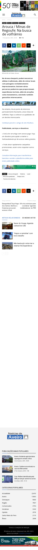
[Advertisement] (19, 339)
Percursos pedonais (9, 176)
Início (3, 20)
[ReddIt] (24, 45)
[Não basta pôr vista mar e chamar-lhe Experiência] (7, 245)
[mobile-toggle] (3, 15)
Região (4, 23)
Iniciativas (22, 23)
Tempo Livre (20, 176)
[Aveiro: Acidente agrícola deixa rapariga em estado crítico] (7, 459)
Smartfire (21, 533)
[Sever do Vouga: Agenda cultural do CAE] (7, 225)
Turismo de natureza (9, 179)
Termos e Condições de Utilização (19, 527)
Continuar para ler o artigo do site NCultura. (18, 123)
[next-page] (6, 253)
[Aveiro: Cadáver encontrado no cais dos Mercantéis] (7, 469)
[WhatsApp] (19, 45)
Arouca (9, 20)
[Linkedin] (14, 45)
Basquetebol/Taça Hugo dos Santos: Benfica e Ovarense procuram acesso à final (10, 207)
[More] (33, 45)
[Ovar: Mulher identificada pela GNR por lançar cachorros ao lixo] (7, 479)
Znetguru (28, 533)
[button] (35, 15)
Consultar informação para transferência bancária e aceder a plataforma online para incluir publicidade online (17, 158)
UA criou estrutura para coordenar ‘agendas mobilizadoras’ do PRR (28, 206)
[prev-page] (3, 253)
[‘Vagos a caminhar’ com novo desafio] (7, 235)
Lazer (28, 174)
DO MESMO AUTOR (28, 218)
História (22, 174)
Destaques (15, 23)
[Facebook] (4, 45)
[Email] (28, 45)
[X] (9, 45)
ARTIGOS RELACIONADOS (11, 218)
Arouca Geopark (13, 174)
